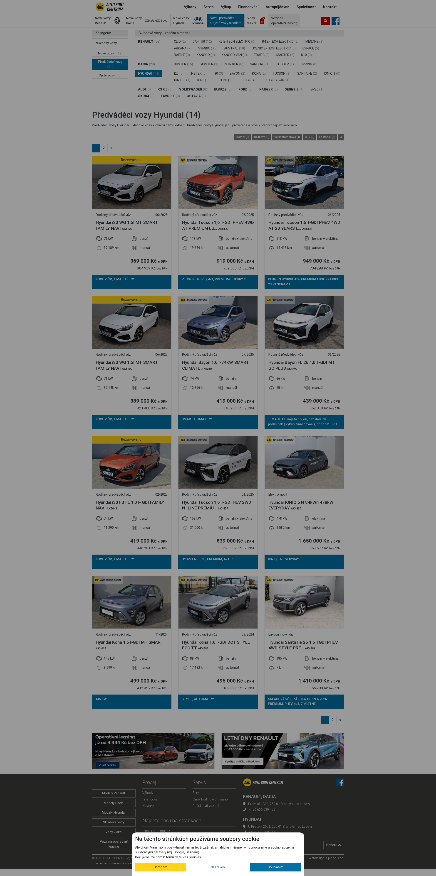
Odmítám (160, 867)
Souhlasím (275, 867)
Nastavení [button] (218, 867)
